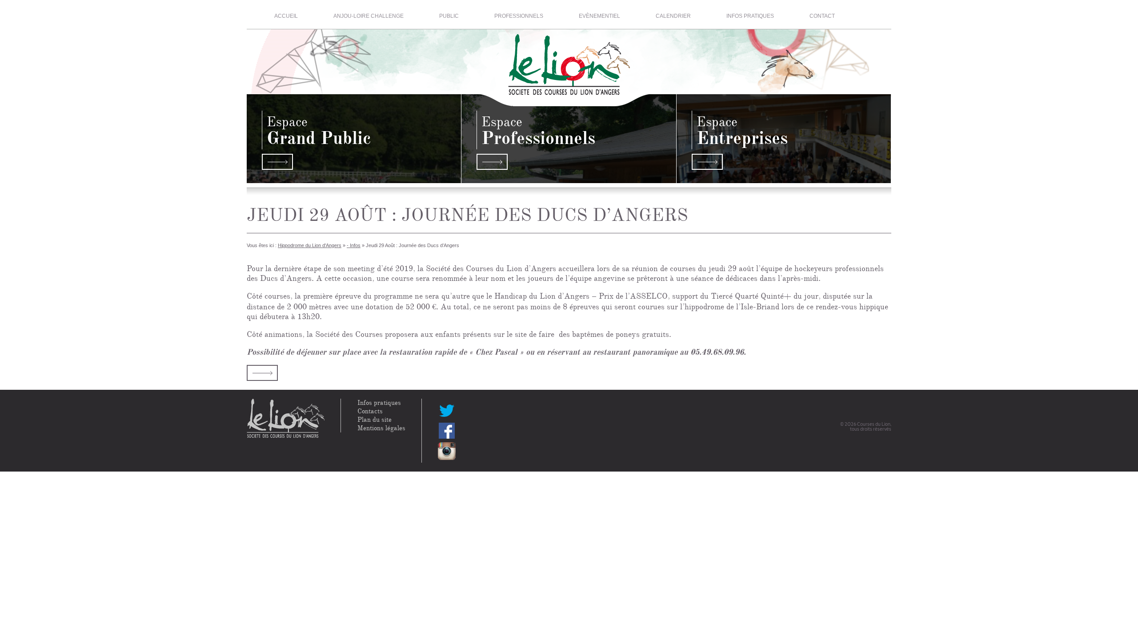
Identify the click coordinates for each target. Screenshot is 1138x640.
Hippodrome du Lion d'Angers (309, 245)
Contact (822, 16)
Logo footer (286, 419)
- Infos (354, 245)
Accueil (286, 16)
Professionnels (518, 16)
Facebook (447, 431)
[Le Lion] (569, 59)
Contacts (370, 411)
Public (449, 16)
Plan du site (374, 420)
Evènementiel (599, 16)
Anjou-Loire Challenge (368, 16)
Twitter (447, 410)
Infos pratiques (750, 16)
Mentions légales (381, 428)
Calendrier (673, 16)
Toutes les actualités (262, 373)
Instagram (447, 451)
